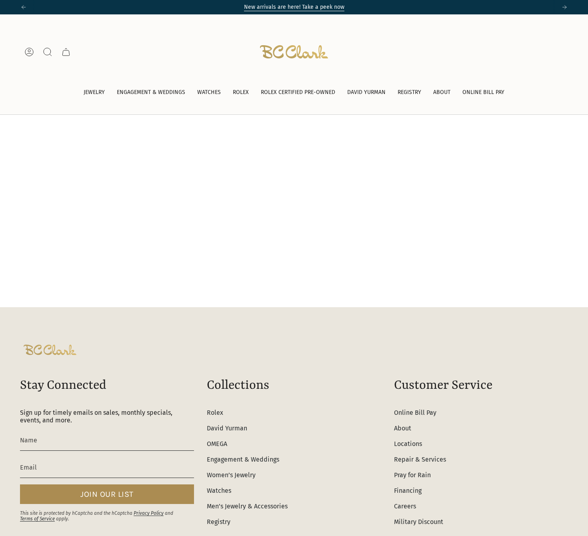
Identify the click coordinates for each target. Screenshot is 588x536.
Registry (218, 522)
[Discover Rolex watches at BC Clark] (538, 51)
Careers (405, 506)
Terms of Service (37, 519)
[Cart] (66, 52)
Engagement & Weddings (243, 459)
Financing (408, 490)
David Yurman (227, 428)
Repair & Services (420, 459)
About (402, 428)
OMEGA (217, 444)
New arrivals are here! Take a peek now (294, 7)
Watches (219, 490)
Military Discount (418, 522)
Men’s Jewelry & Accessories (247, 506)
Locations (408, 444)
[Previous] (23, 7)
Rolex (215, 412)
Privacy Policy (149, 513)
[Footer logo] (50, 349)
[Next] (564, 7)
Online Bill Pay (415, 412)
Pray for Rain (412, 475)
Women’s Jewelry (231, 475)
